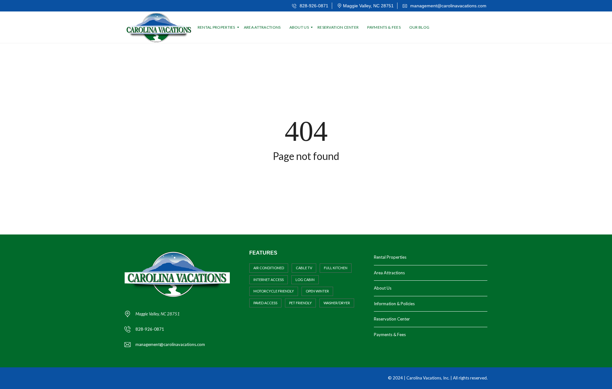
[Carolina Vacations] (159, 27)
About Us (382, 288)
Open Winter (317, 291)
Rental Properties (390, 257)
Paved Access (265, 303)
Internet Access (268, 279)
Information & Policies (394, 303)
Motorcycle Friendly (273, 291)
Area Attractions (389, 272)
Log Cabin (305, 279)
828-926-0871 (313, 5)
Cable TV (304, 268)
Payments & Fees (390, 334)
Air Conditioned (268, 268)
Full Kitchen (335, 268)
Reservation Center (392, 318)
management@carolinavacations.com (447, 5)
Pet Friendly (300, 303)
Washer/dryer (337, 303)
